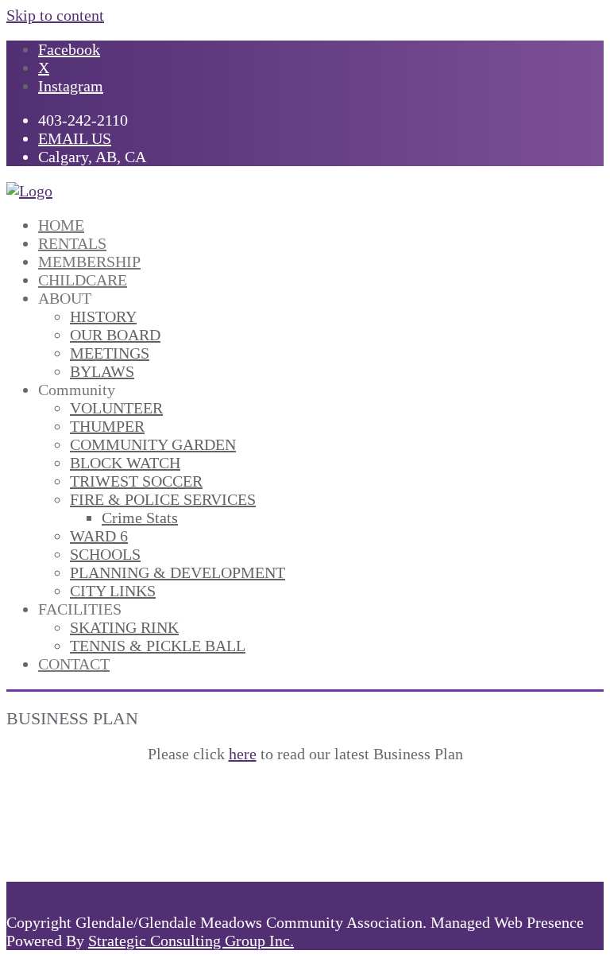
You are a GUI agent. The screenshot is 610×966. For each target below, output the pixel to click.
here (243, 753)
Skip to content (55, 15)
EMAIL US (74, 138)
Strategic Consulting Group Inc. (191, 940)
